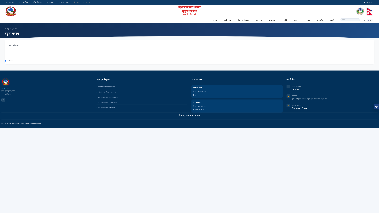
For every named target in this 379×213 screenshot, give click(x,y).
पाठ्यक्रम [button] (307, 20)
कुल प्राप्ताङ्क (51, 2)
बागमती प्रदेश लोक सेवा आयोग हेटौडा (106, 87)
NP (370, 20)
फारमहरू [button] (259, 20)
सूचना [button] (295, 20)
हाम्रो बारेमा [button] (227, 20)
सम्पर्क (332, 20)
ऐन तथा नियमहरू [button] (243, 20)
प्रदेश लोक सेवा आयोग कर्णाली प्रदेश (106, 108)
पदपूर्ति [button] (285, 20)
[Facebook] (3, 100)
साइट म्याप (11, 2)
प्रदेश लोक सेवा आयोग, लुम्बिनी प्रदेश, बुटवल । (108, 97)
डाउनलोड (320, 20)
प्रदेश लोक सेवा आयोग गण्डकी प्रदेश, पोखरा (108, 102)
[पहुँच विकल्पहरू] (376, 106)
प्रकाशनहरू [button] (272, 20)
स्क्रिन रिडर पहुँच (38, 2)
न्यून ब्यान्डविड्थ (24, 2)
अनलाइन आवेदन (65, 2)
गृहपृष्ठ (215, 20)
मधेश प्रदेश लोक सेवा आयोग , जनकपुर (107, 92)
